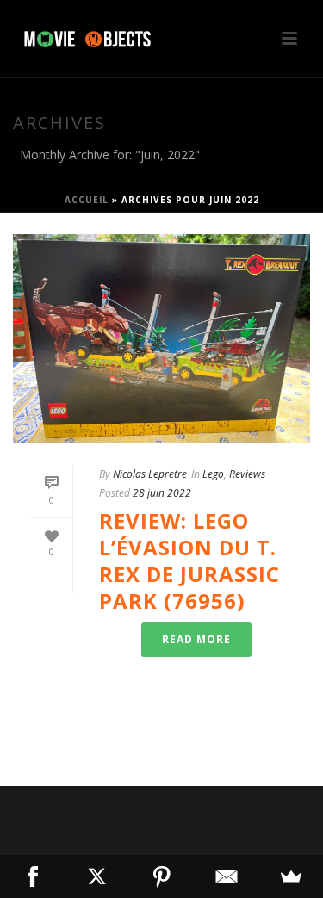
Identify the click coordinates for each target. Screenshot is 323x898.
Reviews (247, 474)
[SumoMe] (290, 876)
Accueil (87, 200)
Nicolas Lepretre (150, 474)
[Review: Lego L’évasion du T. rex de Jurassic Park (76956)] (161, 338)
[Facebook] (32, 876)
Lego (213, 474)
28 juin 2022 (162, 493)
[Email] (226, 876)
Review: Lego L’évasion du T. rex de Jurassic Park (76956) (189, 561)
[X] (97, 876)
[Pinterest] (161, 876)
